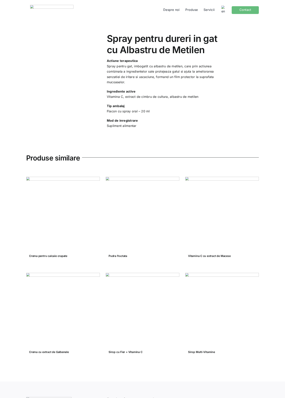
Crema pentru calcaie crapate (48, 256)
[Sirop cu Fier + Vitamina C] (142, 310)
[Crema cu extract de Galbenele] (63, 310)
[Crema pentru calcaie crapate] (63, 214)
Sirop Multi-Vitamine (201, 352)
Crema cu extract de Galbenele (49, 352)
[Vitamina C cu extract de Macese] (222, 214)
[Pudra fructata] (142, 214)
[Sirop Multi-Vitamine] (222, 310)
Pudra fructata (118, 256)
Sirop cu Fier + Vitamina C (125, 352)
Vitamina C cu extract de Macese (209, 256)
